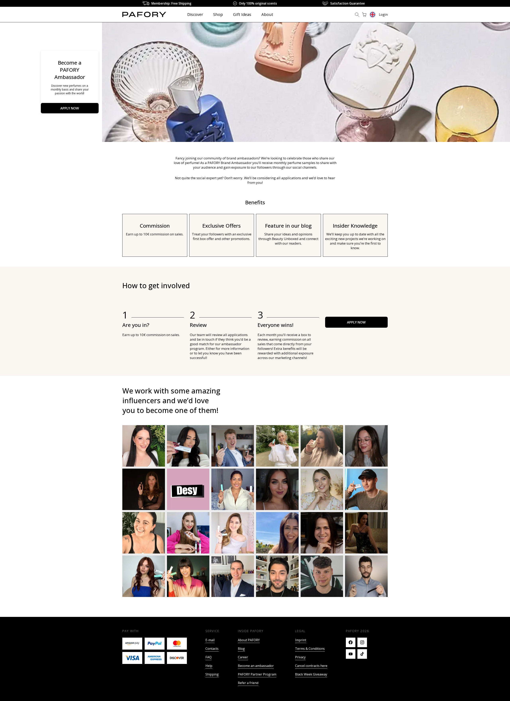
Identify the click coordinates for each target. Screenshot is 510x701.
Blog (241, 648)
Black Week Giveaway (311, 674)
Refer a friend (248, 683)
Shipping (212, 674)
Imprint (300, 640)
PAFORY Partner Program (257, 674)
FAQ (208, 657)
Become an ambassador (256, 666)
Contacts (212, 648)
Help (208, 666)
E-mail (210, 640)
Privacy (300, 657)
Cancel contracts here (311, 666)
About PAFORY (249, 640)
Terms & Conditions (310, 648)
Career (243, 657)
